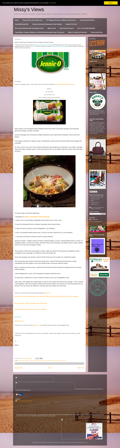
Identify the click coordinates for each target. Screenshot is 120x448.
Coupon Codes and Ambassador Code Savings (47, 24)
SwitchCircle (20, 321)
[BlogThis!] (37, 358)
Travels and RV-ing (96, 32)
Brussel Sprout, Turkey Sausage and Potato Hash (31, 303)
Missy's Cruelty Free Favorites (77, 32)
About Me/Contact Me (21, 24)
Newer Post (18, 368)
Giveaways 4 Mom (95, 198)
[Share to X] (39, 358)
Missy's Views (29, 9)
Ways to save (52, 28)
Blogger (85, 442)
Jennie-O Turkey (45, 360)
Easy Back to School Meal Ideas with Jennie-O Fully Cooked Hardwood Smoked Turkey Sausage (46, 296)
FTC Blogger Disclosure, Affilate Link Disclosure (61, 20)
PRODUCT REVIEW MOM (97, 197)
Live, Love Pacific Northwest (86, 28)
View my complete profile (95, 221)
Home (17, 20)
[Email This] (36, 358)
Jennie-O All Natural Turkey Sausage (65, 84)
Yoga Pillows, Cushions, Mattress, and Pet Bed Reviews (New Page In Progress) (39, 32)
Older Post (80, 368)
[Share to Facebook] (40, 358)
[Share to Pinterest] (42, 358)
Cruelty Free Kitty (95, 202)
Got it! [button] (111, 3)
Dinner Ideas (21, 360)
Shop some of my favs (66, 28)
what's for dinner (62, 360)
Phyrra (92, 200)
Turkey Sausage (53, 360)
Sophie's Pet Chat (71, 24)
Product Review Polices (87, 20)
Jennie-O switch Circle (35, 360)
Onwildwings (94, 219)
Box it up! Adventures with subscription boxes (29, 28)
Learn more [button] (52, 3)
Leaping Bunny (94, 204)
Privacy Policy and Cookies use (32, 20)
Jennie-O (47, 293)
